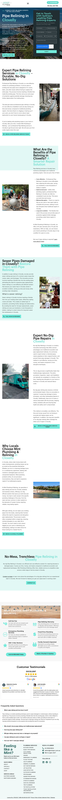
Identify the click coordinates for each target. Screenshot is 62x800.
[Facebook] (47, 762)
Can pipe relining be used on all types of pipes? (17, 737)
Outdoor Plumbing (29, 772)
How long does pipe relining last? (13, 730)
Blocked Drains (28, 747)
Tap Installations (29, 787)
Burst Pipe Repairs (29, 749)
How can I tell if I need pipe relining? (14, 740)
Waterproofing (28, 792)
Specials (6, 766)
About (6, 764)
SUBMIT (46, 51)
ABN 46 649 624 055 (24, 797)
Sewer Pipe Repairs (29, 776)
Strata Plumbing (28, 780)
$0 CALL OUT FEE (52, 5)
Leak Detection (28, 770)
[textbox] (39, 36)
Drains (25, 755)
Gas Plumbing (27, 761)
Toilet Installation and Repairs (29, 789)
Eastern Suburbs (9, 776)
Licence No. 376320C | (13, 797)
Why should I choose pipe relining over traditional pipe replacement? (23, 726)
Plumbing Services (30, 745)
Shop (5, 770)
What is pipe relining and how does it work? (16, 710)
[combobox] (41, 36)
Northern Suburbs (10, 778)
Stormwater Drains (29, 778)
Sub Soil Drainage (29, 783)
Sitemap (53, 797)
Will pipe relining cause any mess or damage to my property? (21, 733)
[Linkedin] (43, 762)
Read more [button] (5, 697)
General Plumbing (29, 764)
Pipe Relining (27, 774)
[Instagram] (50, 762)
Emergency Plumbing (30, 757)
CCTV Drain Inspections (27, 752)
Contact (6, 768)
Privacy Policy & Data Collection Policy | (41, 797)
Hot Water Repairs (29, 766)
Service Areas (9, 774)
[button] (28, 3)
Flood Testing (28, 759)
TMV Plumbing (27, 785)
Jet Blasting (27, 768)
